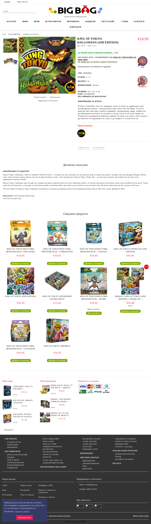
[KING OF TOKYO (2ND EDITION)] (20, 280)
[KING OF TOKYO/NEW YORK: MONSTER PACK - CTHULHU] (93, 233)
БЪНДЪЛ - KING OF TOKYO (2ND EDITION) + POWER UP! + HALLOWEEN (130, 298)
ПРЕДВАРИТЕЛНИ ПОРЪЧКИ (53, 463)
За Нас (4, 485)
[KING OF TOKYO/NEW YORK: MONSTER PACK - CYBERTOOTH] (57, 233)
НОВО (25, 21)
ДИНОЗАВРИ (87, 469)
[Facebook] (136, 2)
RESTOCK (117, 463)
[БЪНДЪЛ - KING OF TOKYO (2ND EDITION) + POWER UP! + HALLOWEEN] (130, 280)
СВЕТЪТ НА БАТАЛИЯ (51, 454)
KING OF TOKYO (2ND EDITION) (20, 296)
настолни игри (98, 148)
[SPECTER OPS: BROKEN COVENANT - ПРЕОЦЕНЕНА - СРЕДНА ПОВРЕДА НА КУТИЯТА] (7, 404)
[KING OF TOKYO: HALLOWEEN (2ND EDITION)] (47, 93)
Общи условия (26, 485)
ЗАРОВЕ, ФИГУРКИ (89, 441)
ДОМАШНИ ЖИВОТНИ (91, 463)
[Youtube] (94, 494)
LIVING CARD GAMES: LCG (53, 460)
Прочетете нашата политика (59, 516)
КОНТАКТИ (75, 27)
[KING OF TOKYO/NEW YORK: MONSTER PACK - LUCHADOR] (21, 330)
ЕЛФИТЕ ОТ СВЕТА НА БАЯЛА (126, 441)
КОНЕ (85, 466)
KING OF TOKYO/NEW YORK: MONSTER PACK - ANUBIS (94, 297)
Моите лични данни (141, 516)
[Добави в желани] (147, 126)
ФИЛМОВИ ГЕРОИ (121, 444)
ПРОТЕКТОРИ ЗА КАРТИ (91, 439)
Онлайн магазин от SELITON (75, 521)
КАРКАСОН (47, 457)
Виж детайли (94, 313)
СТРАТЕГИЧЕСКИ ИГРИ (15, 462)
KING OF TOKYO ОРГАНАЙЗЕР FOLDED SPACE (57, 297)
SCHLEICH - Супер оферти (124, 446)
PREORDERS (73, 21)
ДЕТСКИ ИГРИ (48, 449)
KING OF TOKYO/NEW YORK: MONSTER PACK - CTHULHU (94, 250)
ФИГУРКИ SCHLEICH (89, 457)
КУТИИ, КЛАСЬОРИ (90, 444)
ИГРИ (37, 21)
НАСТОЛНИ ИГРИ (14, 34)
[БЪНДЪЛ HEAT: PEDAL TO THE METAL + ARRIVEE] (45, 389)
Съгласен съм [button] (24, 517)
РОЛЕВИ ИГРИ (12, 468)
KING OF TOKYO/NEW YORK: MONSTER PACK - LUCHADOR (20, 347)
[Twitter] (140, 2)
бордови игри (83, 148)
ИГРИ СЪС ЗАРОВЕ (50, 444)
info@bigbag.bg (91, 485)
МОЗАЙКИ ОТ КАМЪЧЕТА (124, 459)
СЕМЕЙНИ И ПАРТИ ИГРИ (31, 34)
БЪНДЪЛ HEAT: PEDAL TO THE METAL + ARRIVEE (61, 387)
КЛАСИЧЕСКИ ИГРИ (50, 452)
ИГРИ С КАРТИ (48, 441)
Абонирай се (9, 430)
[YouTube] (147, 2)
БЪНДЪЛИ (90, 21)
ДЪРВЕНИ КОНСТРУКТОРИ (125, 454)
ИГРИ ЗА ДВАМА (13, 460)
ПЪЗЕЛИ (118, 456)
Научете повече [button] (22, 511)
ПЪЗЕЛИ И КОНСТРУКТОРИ (125, 451)
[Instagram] (144, 2)
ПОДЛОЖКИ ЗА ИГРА (90, 449)
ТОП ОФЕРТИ (54, 21)
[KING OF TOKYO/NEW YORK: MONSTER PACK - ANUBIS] (93, 280)
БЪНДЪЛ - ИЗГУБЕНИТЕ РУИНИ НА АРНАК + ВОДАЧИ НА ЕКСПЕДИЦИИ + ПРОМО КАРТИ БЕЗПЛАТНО (61, 400)
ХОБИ (125, 21)
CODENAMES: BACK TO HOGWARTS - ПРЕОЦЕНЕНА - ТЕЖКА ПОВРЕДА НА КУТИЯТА (23, 388)
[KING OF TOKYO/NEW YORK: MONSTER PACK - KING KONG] (20, 233)
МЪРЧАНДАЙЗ (86, 453)
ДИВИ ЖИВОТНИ (89, 461)
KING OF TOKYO (120, 57)
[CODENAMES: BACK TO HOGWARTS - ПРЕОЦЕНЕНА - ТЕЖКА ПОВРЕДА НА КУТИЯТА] (7, 390)
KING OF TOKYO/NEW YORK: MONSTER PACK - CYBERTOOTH (57, 250)
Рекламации (25, 490)
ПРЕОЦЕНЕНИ (12, 447)
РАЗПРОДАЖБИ (12, 445)
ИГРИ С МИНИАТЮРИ (51, 439)
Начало (4, 34)
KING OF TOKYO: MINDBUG (57, 346)
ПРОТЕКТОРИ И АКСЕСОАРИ (53, 467)
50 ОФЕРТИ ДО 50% (14, 442)
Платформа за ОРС (45, 485)
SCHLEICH (139, 21)
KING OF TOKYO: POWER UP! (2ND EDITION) (130, 250)
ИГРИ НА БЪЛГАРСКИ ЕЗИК (17, 455)
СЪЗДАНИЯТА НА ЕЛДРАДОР (125, 439)
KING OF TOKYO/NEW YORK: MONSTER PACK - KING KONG (20, 250)
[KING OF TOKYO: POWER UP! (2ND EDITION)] (130, 233)
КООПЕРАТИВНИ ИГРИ (15, 465)
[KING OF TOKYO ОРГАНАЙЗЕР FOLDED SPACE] (57, 280)
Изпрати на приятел (40, 97)
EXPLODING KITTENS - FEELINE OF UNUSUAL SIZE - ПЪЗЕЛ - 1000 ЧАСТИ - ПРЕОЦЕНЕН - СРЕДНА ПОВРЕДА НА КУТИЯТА (22, 415)
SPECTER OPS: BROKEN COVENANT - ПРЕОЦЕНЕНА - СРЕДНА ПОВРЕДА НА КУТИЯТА (23, 402)
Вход (4, 490)
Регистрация (7, 495)
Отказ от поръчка (27, 495)
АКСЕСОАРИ (107, 21)
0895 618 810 (22, 2)
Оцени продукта (55, 97)
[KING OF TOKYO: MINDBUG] (57, 330)
